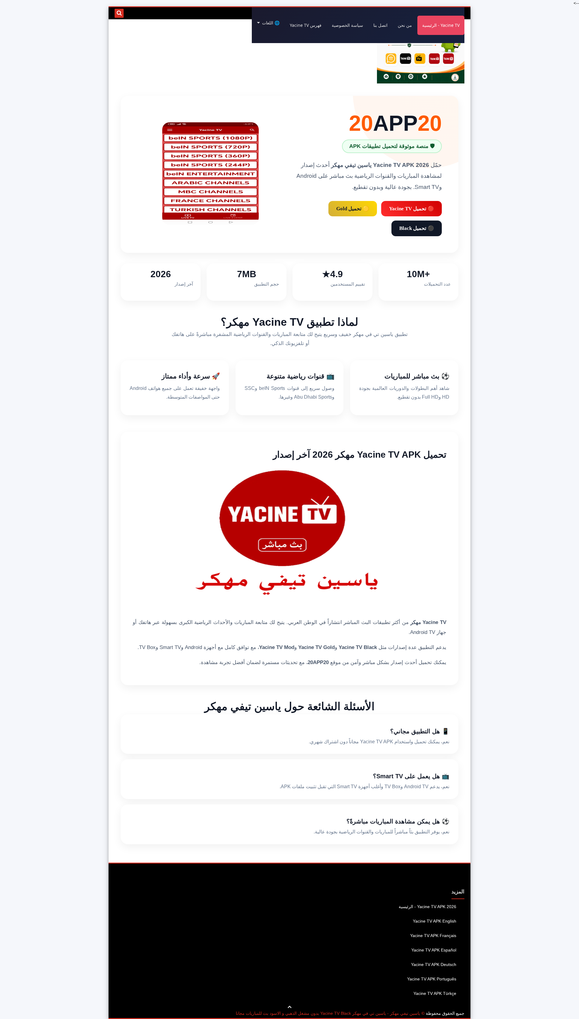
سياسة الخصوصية (347, 25)
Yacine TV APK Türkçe (434, 993)
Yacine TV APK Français (433, 935)
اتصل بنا (380, 25)
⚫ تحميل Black (416, 228)
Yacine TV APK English (434, 921)
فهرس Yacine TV (305, 25)
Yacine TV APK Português (431, 979)
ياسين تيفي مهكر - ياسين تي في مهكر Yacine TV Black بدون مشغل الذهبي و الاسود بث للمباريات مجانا (328, 1013)
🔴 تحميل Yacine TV (411, 209)
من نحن (405, 25)
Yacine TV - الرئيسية (441, 25)
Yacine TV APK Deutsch (433, 964)
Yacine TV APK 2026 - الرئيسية (427, 906)
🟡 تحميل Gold (352, 209)
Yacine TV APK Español (433, 950)
